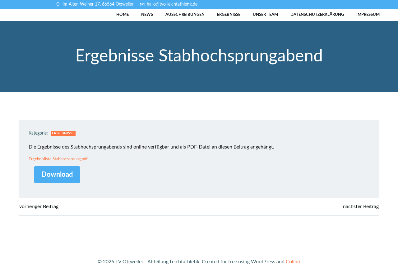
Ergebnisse (228, 15)
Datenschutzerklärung (317, 15)
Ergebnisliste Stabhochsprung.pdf (58, 159)
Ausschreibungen (185, 15)
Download (57, 174)
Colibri (293, 261)
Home (122, 15)
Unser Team (265, 15)
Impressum (368, 15)
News (147, 15)
